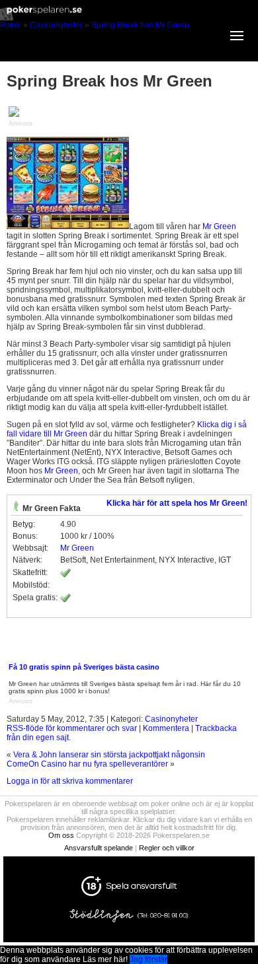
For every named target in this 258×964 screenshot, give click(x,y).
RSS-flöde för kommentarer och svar (72, 728)
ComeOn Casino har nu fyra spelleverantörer (87, 764)
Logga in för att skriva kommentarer (70, 781)
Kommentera (166, 728)
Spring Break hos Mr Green (140, 25)
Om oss (61, 835)
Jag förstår (148, 959)
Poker (10, 25)
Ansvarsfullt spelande (98, 848)
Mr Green (219, 226)
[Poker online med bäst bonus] (129, 17)
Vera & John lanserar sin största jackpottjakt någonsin (109, 754)
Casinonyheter (56, 25)
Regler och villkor (166, 848)
